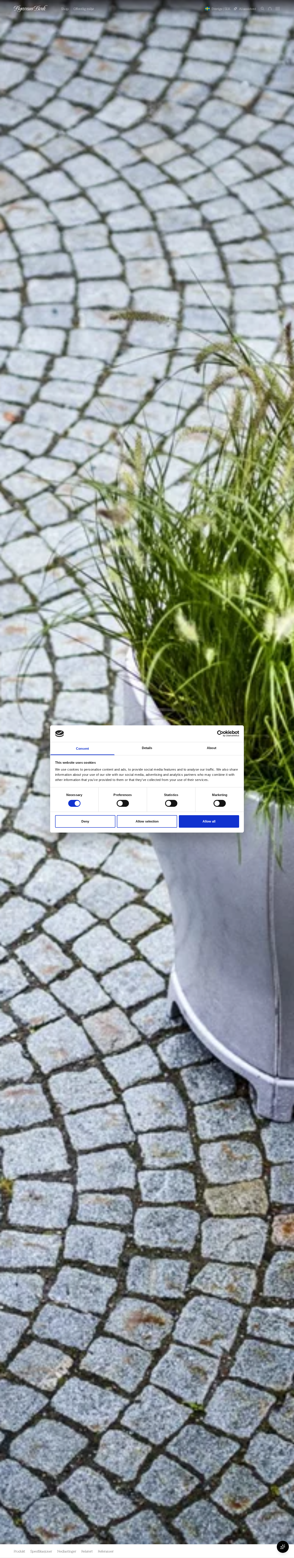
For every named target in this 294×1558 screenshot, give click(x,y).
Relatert (87, 1551)
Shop (64, 9)
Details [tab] (147, 748)
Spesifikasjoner (41, 1551)
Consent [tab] (82, 748)
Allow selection (147, 821)
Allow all (209, 821)
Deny (85, 821)
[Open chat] (283, 1547)
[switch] (123, 803)
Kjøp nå (270, 1551)
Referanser (106, 1551)
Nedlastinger (66, 1551)
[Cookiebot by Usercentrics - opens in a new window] (220, 733)
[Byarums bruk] (30, 9)
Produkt (19, 1551)
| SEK (221, 9)
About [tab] (211, 748)
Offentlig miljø (84, 9)
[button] (260, 8)
